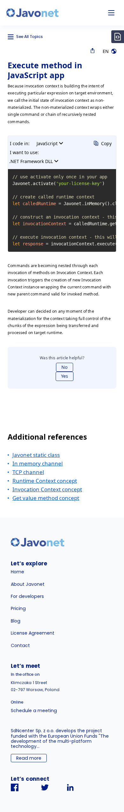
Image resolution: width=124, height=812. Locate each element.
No (64, 367)
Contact (20, 645)
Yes (64, 376)
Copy (106, 143)
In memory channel (37, 463)
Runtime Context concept (44, 480)
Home (17, 572)
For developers (27, 596)
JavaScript (47, 143)
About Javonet (28, 584)
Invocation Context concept (47, 489)
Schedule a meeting (34, 710)
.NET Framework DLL (31, 161)
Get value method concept (45, 498)
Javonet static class (36, 454)
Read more (28, 758)
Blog (15, 621)
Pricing (18, 608)
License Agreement (32, 633)
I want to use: (24, 152)
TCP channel (28, 472)
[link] (32, 12)
